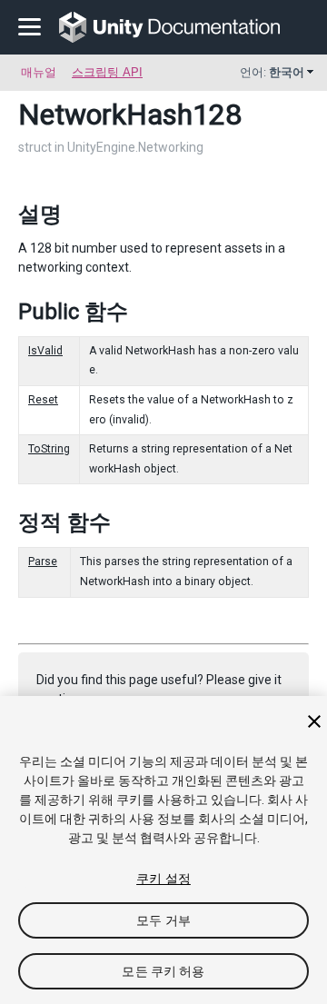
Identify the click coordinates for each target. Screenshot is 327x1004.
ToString (49, 448)
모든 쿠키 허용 (163, 971)
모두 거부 (163, 920)
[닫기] (314, 721)
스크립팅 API (107, 72)
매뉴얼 (38, 72)
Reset (43, 399)
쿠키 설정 (163, 878)
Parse (42, 561)
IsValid (45, 350)
